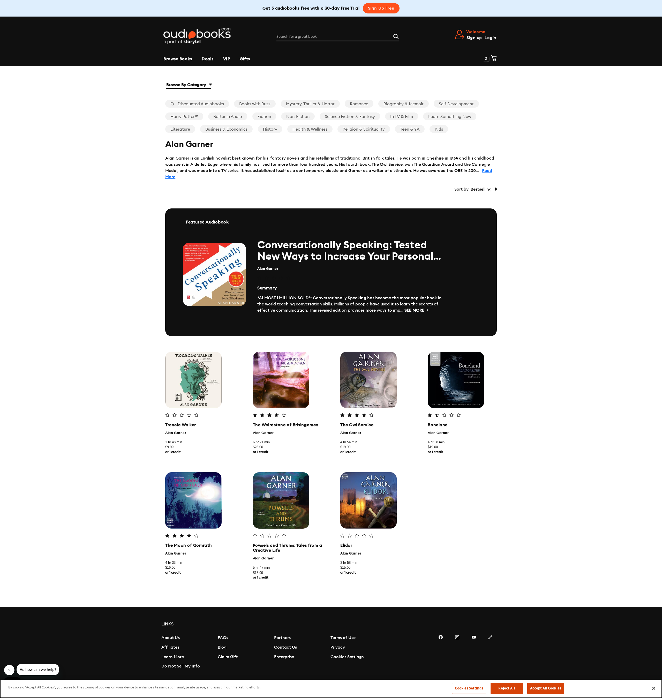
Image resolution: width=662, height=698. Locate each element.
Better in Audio (227, 117)
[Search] (396, 35)
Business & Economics (226, 129)
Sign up (474, 37)
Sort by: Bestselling (473, 189)
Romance (359, 104)
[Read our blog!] (490, 652)
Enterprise (284, 657)
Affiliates (170, 647)
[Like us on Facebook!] (440, 652)
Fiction (264, 117)
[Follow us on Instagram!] (457, 652)
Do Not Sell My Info (180, 666)
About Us (170, 638)
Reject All (506, 688)
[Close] (653, 688)
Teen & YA (409, 129)
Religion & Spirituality (364, 129)
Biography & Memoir (403, 104)
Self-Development (456, 104)
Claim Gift (228, 657)
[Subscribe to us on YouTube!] (473, 652)
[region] (331, 689)
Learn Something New (449, 117)
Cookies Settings (347, 657)
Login (490, 37)
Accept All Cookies (545, 688)
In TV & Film (401, 117)
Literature (180, 129)
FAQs (223, 638)
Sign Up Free (381, 8)
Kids (439, 129)
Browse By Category (186, 85)
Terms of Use (343, 638)
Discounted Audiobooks (200, 104)
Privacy (337, 647)
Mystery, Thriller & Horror (310, 104)
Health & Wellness (309, 129)
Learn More (172, 657)
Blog (222, 647)
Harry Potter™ (184, 117)
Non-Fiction (298, 117)
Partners (282, 638)
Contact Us (285, 647)
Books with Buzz (254, 104)
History (270, 129)
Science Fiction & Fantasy (350, 117)
